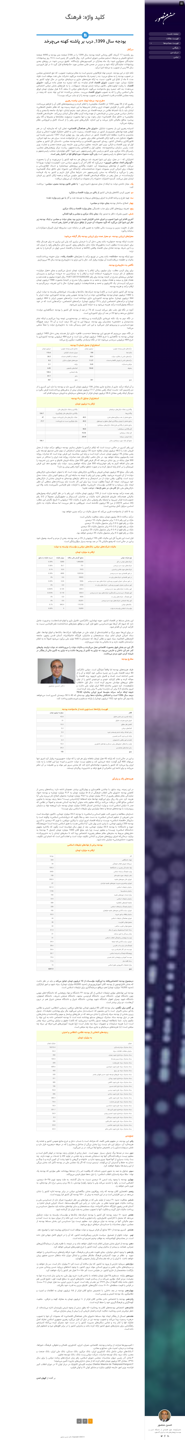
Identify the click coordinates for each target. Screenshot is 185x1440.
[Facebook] (164, 1436)
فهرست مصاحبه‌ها (170, 43)
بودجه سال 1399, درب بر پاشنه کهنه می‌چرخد (85, 41)
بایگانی (175, 48)
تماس (176, 57)
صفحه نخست (172, 34)
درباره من (174, 52)
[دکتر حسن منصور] (164, 24)
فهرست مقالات (172, 38)
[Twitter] (161, 1436)
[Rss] (168, 1436)
